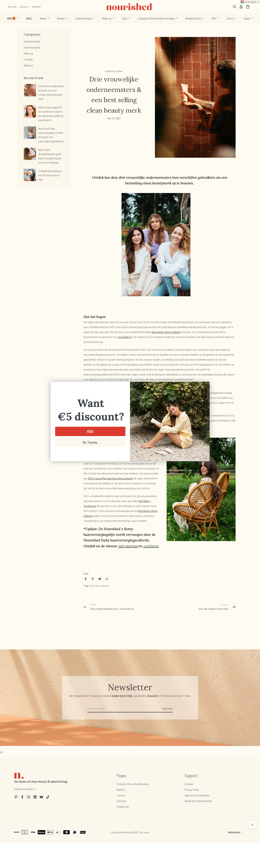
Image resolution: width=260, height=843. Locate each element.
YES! (90, 431)
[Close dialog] (205, 386)
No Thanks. (90, 442)
